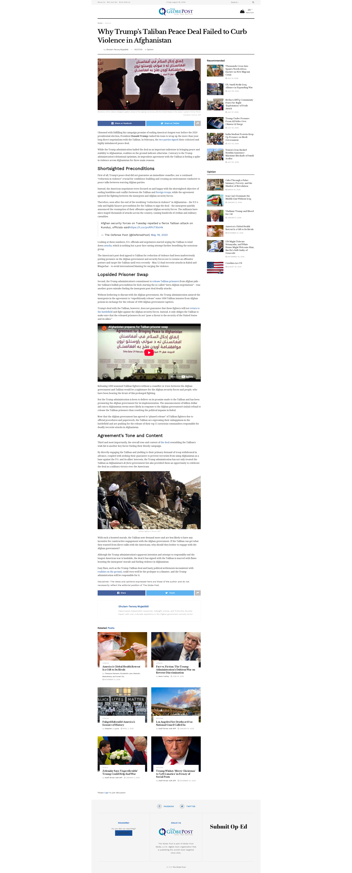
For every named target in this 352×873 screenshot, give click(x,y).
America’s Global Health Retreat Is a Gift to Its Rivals (121, 668)
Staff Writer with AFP (167, 729)
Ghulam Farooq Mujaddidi (117, 50)
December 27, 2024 (187, 781)
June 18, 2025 (178, 676)
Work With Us (124, 2)
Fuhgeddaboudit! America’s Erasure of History (118, 723)
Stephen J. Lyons (112, 729)
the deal (165, 442)
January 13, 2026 (234, 202)
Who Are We (112, 2)
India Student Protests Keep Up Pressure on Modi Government (240, 137)
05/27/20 (138, 50)
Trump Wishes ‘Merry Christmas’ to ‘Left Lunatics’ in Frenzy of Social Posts (175, 774)
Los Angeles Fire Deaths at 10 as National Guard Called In (174, 723)
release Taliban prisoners (165, 281)
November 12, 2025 (112, 679)
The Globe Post (179, 867)
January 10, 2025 (186, 729)
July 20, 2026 (233, 162)
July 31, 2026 (232, 78)
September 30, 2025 (235, 257)
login (106, 793)
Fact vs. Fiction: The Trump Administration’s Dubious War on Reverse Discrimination (175, 669)
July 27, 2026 (233, 112)
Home (100, 23)
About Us (101, 2)
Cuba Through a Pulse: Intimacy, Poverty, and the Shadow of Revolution (239, 183)
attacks (108, 245)
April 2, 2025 (128, 729)
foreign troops (163, 192)
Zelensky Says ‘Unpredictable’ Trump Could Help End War (120, 772)
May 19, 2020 (159, 234)
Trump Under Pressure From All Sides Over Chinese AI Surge (237, 121)
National (159, 718)
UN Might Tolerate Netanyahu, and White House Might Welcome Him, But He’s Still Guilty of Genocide (240, 247)
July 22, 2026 (233, 144)
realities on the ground (110, 571)
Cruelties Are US (234, 263)
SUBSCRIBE (124, 833)
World (105, 767)
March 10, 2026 (233, 190)
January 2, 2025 (132, 778)
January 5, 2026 (234, 218)
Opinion (108, 23)
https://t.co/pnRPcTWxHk (146, 227)
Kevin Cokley (164, 676)
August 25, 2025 (234, 267)
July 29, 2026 (233, 91)
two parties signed (168, 139)
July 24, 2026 (233, 128)
